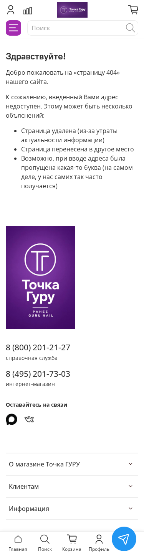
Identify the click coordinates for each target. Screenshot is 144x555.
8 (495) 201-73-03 (38, 373)
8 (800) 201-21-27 (38, 347)
